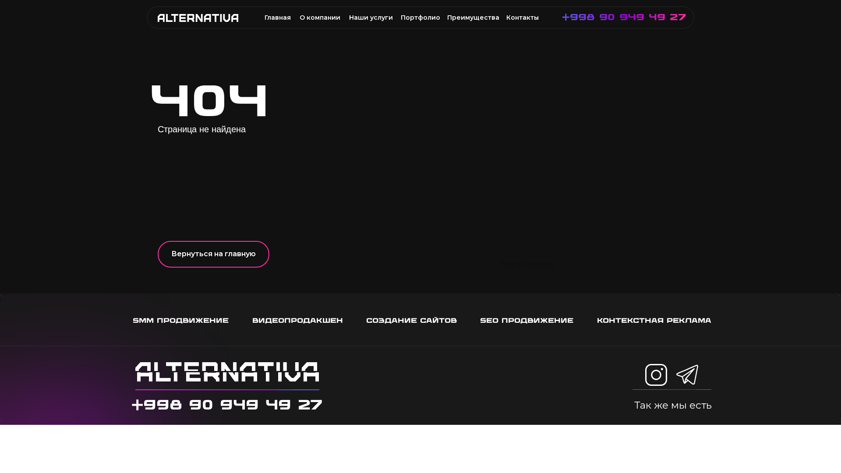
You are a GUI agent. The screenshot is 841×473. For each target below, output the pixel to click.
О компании (320, 17)
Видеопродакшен (297, 320)
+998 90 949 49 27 (624, 17)
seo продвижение (526, 320)
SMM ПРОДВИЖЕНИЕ (181, 320)
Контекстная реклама (654, 320)
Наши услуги (371, 17)
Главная (278, 17)
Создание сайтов (411, 320)
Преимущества (473, 17)
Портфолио (420, 17)
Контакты (522, 17)
